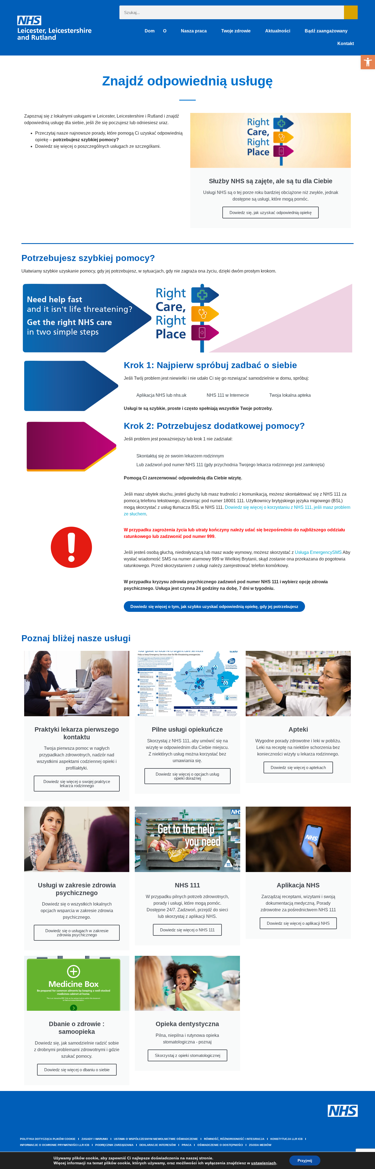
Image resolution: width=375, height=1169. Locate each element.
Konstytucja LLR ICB (286, 1138)
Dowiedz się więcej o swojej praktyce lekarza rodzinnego (76, 783)
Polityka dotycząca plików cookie (47, 1138)
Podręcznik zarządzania (114, 1144)
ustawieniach (263, 1163)
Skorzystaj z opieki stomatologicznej (187, 1055)
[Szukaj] (351, 12)
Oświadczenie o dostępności (220, 1144)
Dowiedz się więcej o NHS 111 (187, 930)
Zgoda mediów (260, 1144)
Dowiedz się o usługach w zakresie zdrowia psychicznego (76, 932)
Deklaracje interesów (157, 1144)
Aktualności (277, 31)
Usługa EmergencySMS (318, 552)
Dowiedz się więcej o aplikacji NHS (298, 923)
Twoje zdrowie (236, 31)
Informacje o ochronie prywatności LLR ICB (54, 1144)
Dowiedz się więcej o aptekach (298, 767)
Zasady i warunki (95, 1138)
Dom (150, 31)
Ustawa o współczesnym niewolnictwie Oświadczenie (156, 1138)
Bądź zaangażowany (326, 31)
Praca (186, 1144)
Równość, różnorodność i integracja (234, 1138)
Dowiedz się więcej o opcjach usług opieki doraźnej (187, 776)
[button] (368, 62)
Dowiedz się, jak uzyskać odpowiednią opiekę (271, 212)
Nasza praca (194, 31)
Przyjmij (305, 1160)
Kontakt (345, 43)
